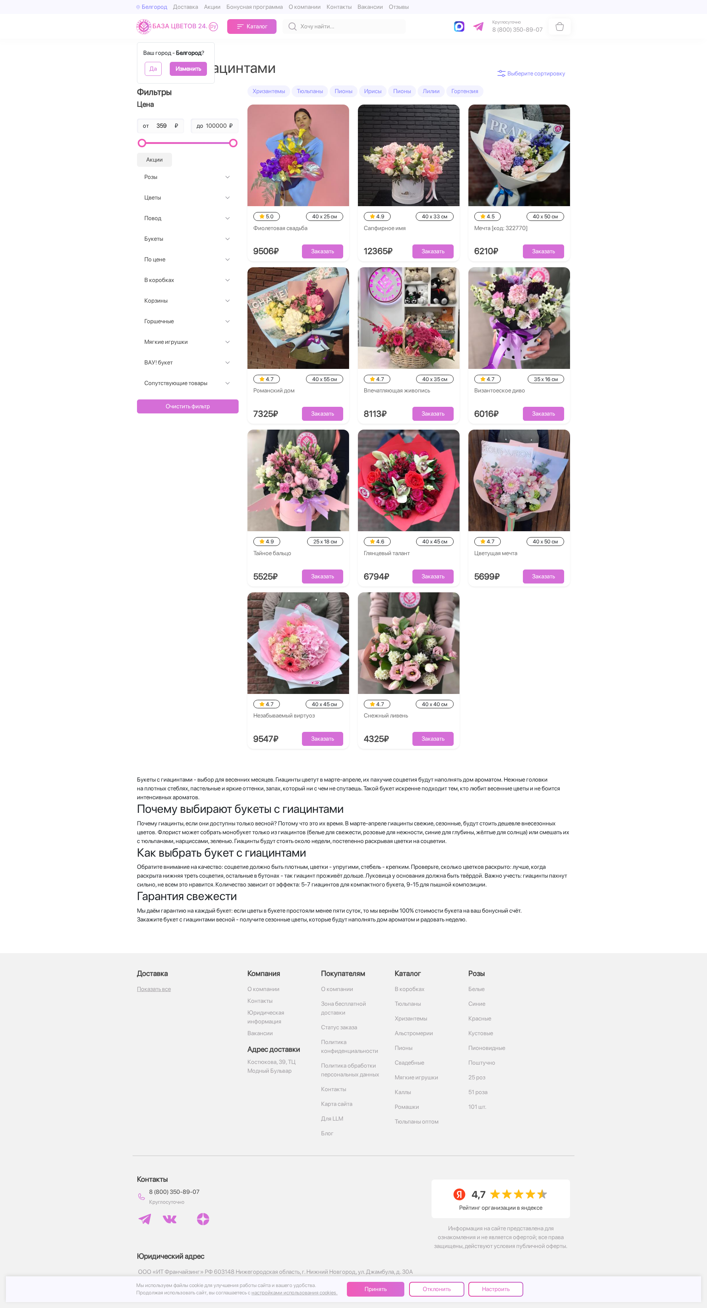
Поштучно (481, 1062)
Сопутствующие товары (175, 383)
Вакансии (370, 6)
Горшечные (159, 321)
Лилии (431, 91)
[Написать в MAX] (460, 26)
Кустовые (480, 1033)
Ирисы (372, 91)
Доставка (185, 6)
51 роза (478, 1092)
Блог (327, 1133)
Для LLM (332, 1118)
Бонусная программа (254, 6)
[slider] (142, 143)
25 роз (476, 1077)
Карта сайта (336, 1103)
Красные (479, 1018)
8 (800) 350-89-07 (174, 1191)
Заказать (322, 251)
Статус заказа (339, 1027)
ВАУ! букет (158, 362)
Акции (212, 6)
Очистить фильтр (188, 406)
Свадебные (409, 1062)
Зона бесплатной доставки (343, 1008)
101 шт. (477, 1106)
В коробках (159, 279)
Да (153, 68)
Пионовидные (486, 1047)
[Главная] (178, 26)
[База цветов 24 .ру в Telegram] (144, 1219)
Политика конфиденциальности (349, 1046)
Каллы (403, 1092)
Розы (150, 176)
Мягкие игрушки (166, 341)
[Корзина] (560, 26)
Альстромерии (414, 1033)
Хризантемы (269, 91)
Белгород (154, 6)
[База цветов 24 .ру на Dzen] (203, 1219)
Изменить (188, 68)
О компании (305, 6)
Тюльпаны (310, 91)
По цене (154, 259)
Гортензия (464, 91)
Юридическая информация (265, 1017)
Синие (476, 1003)
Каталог (257, 26)
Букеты (153, 238)
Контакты (339, 6)
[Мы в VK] (169, 1219)
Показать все (154, 989)
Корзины (156, 300)
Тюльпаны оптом (417, 1121)
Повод (152, 218)
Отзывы (399, 6)
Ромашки (407, 1106)
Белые (476, 989)
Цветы (152, 197)
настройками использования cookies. (295, 1292)
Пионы (343, 91)
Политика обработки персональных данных (350, 1070)
